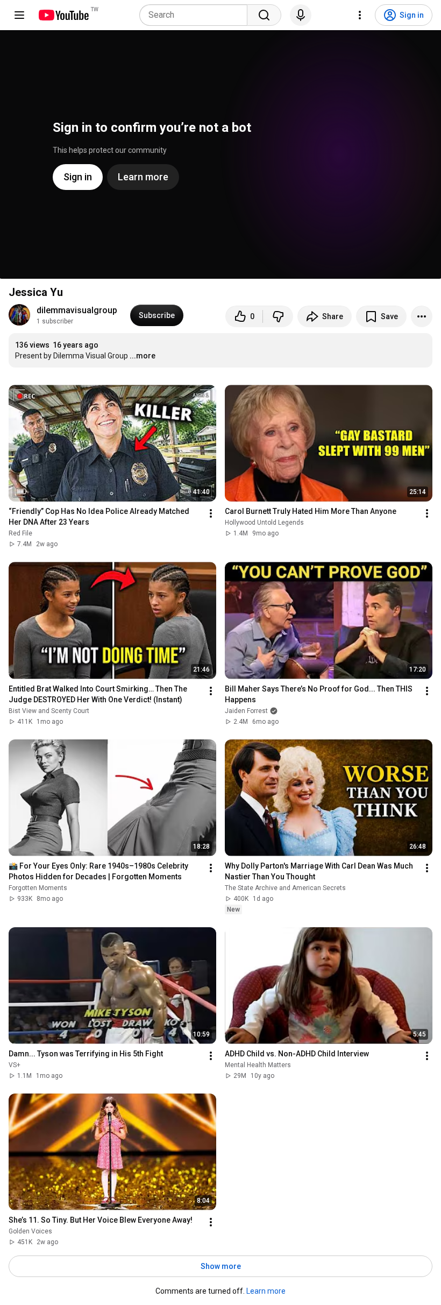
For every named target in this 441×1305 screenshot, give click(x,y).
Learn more (266, 1291)
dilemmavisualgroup (77, 310)
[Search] (264, 15)
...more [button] (142, 355)
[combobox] (196, 15)
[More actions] (421, 316)
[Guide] (19, 15)
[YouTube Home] (63, 15)
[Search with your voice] (300, 15)
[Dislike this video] (278, 316)
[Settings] (359, 15)
